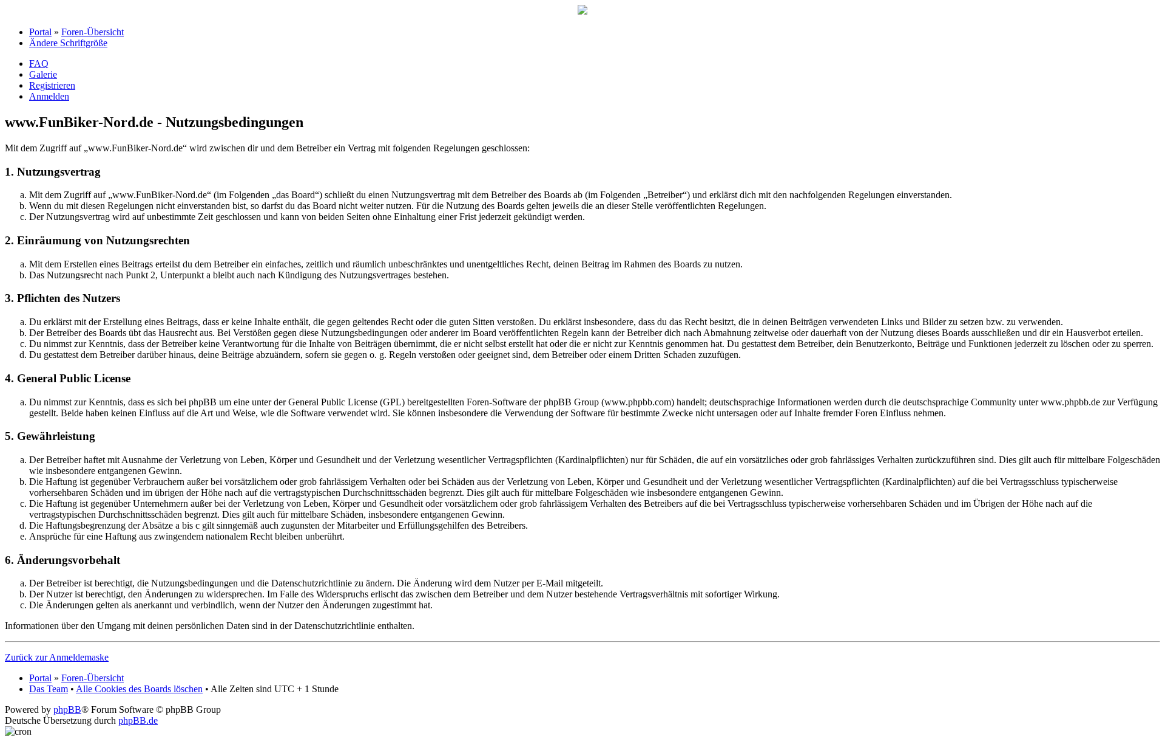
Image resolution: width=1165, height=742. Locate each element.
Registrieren (52, 85)
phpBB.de (138, 720)
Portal (40, 32)
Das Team (48, 689)
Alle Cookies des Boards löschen (139, 689)
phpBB (67, 709)
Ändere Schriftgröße (68, 43)
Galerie (43, 74)
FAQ (39, 63)
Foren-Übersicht (92, 32)
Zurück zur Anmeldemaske (57, 657)
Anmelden (49, 96)
